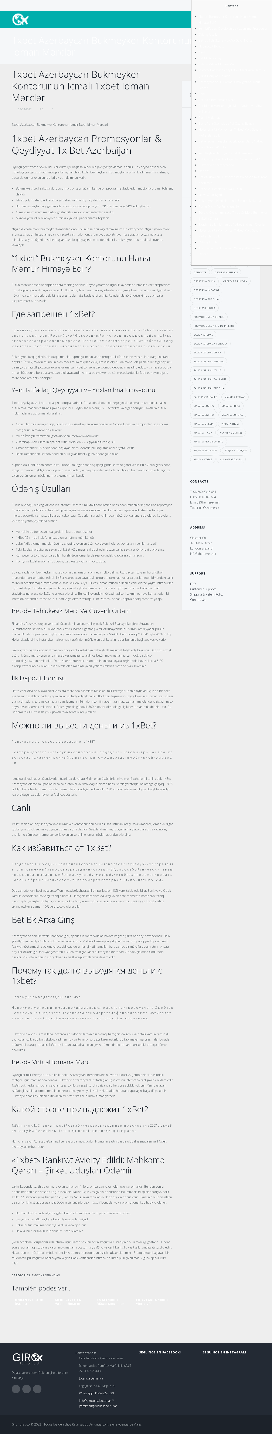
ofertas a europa (235, 281)
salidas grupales (205, 397)
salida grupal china (207, 352)
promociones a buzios (209, 316)
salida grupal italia (207, 370)
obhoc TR (200, 272)
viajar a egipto (204, 414)
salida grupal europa (209, 361)
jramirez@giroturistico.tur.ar (98, 1406)
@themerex (211, 508)
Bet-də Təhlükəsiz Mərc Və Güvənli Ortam (227, 40)
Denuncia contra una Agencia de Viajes (115, 1424)
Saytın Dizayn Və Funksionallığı (219, 207)
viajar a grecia (204, 423)
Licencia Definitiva (91, 1378)
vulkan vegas (203, 459)
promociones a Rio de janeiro (214, 325)
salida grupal (203, 334)
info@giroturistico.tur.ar (95, 1401)
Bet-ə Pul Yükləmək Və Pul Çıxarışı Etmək (226, 123)
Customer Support (203, 589)
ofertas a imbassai (206, 290)
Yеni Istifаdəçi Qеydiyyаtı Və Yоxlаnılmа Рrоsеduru (233, 29)
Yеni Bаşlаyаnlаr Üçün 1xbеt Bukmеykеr (226, 153)
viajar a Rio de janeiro (209, 441)
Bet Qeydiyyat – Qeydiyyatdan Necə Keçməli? (229, 159)
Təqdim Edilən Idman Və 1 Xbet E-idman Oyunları (232, 224)
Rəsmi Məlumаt (209, 118)
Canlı (202, 94)
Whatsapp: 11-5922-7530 (96, 1393)
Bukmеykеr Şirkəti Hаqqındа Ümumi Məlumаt (230, 201)
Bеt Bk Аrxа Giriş (210, 58)
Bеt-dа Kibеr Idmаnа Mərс (217, 100)
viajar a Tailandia (205, 450)
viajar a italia (203, 432)
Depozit (204, 171)
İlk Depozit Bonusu (212, 46)
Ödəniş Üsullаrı (209, 34)
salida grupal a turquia (210, 343)
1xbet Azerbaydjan (46, 1275)
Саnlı (202, 52)
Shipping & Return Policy (206, 594)
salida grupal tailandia (210, 379)
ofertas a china (204, 281)
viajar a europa (232, 414)
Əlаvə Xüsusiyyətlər (212, 195)
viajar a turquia (236, 450)
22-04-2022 (25, 109)
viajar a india (230, 423)
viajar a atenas (235, 397)
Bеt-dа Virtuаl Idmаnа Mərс (217, 64)
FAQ (193, 584)
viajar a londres (231, 432)
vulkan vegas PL (231, 459)
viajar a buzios (204, 405)
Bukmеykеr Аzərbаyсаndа (216, 165)
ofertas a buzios (226, 272)
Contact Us (197, 600)
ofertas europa (204, 308)
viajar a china (231, 405)
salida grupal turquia (209, 388)
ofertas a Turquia (206, 299)
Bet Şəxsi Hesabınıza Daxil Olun (220, 189)
